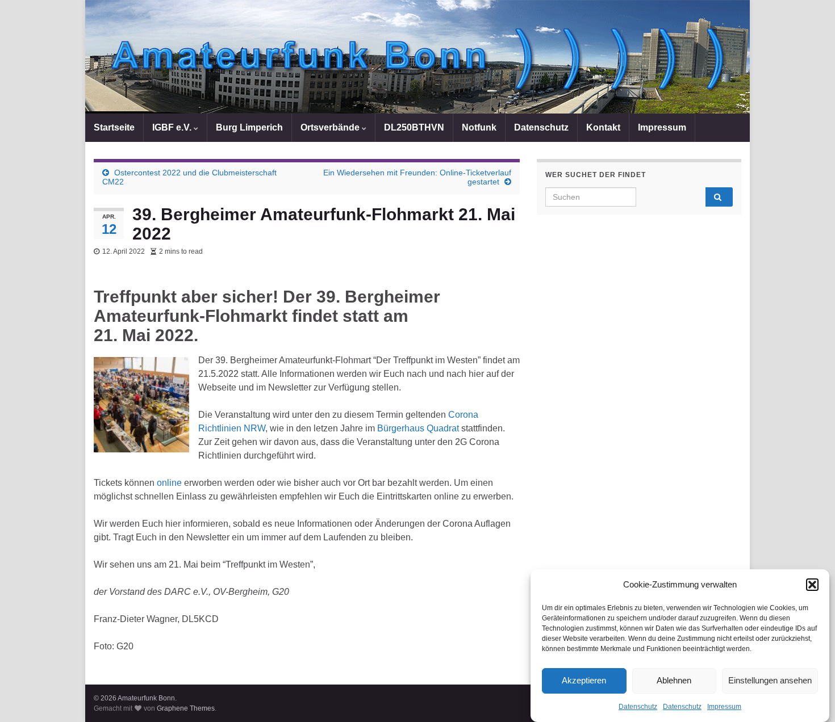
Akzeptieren (584, 681)
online (169, 483)
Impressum (724, 707)
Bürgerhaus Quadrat (418, 428)
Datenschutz (638, 707)
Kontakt (603, 127)
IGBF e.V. (173, 127)
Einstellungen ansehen (770, 681)
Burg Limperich (249, 127)
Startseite (114, 127)
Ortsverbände (331, 127)
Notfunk (479, 127)
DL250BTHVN (414, 127)
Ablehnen (674, 681)
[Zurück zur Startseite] (417, 57)
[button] (812, 584)
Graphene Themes (186, 708)
